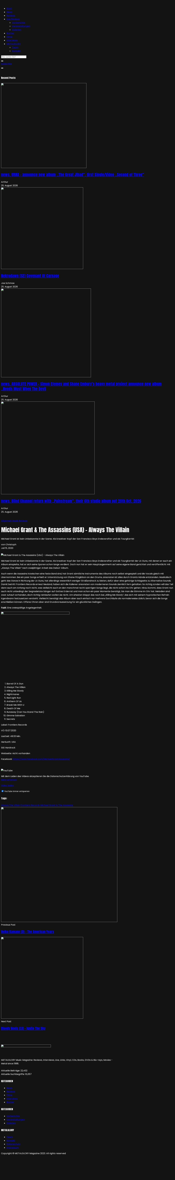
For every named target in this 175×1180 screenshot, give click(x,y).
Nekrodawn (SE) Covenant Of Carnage (30, 276)
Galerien (16, 29)
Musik (15, 520)
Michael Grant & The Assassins (56, 805)
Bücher (10, 33)
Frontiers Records (30, 805)
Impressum (13, 1147)
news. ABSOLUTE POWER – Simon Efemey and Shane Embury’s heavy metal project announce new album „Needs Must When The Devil (81, 386)
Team (15, 47)
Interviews (12, 40)
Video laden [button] (7, 785)
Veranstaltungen (21, 26)
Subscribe (6, 63)
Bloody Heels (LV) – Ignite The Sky (23, 1028)
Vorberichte (18, 22)
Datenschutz (13, 1144)
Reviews (11, 15)
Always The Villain (10, 805)
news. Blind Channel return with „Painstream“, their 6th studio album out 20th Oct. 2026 (71, 501)
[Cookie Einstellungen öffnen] (21, 1177)
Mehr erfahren (9, 779)
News (9, 12)
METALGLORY (14, 43)
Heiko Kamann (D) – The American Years (27, 931)
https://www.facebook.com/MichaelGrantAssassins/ (41, 759)
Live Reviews (13, 19)
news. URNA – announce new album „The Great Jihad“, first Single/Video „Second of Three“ (72, 175)
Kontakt (16, 51)
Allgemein (6, 520)
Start (9, 8)
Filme (9, 36)
